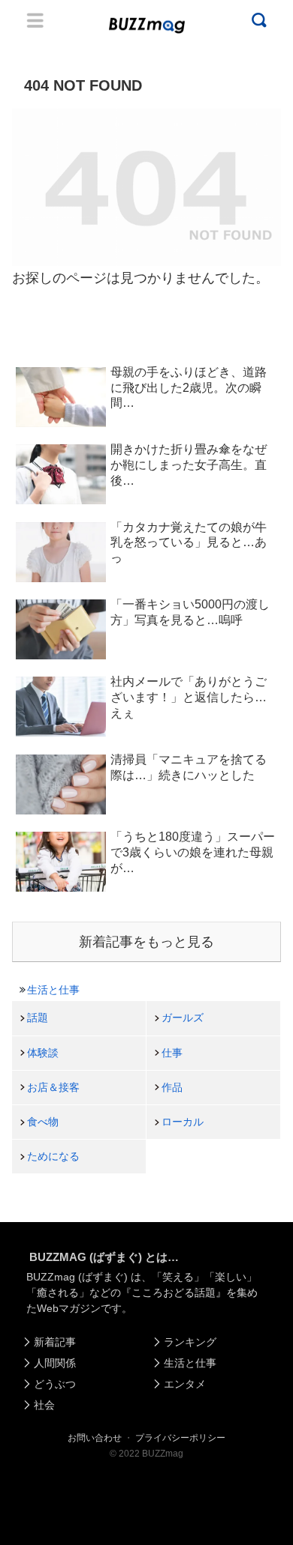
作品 (172, 1087)
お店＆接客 (53, 1087)
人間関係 (55, 1363)
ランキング (190, 1342)
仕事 (172, 1053)
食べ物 (43, 1122)
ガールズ (183, 1018)
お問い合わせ (95, 1438)
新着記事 (55, 1342)
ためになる (53, 1156)
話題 (37, 1018)
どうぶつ (55, 1384)
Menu (35, 20)
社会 (44, 1405)
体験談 (43, 1053)
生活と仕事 (53, 990)
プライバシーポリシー (180, 1438)
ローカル (183, 1122)
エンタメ (185, 1384)
